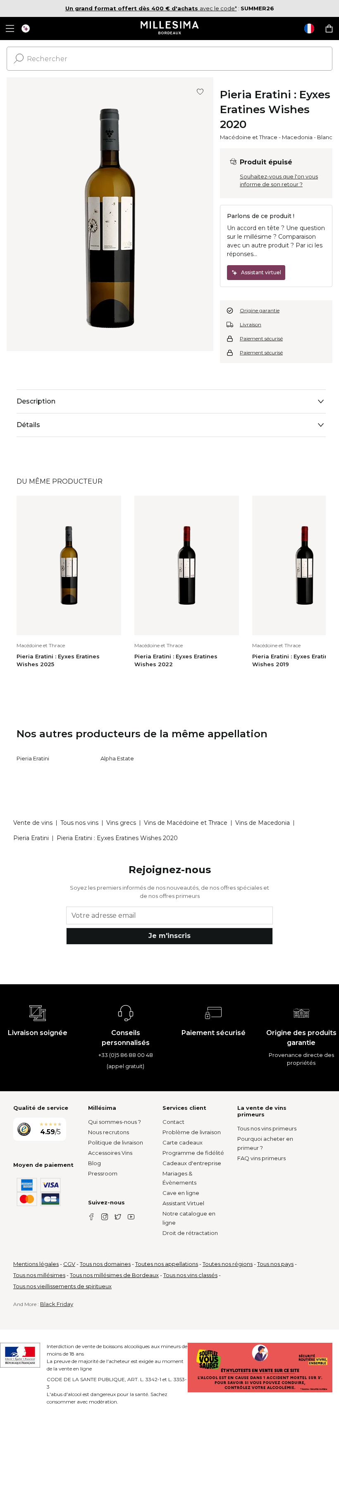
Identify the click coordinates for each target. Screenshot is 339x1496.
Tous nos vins (79, 822)
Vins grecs (121, 822)
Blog (94, 1163)
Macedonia (297, 137)
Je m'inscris (169, 936)
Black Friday (56, 1304)
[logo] (170, 28)
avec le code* (151, 8)
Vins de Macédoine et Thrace (185, 822)
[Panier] (329, 28)
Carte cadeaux (182, 1142)
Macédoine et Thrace (248, 137)
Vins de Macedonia (262, 822)
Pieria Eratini (33, 758)
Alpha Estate (117, 758)
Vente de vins (33, 822)
